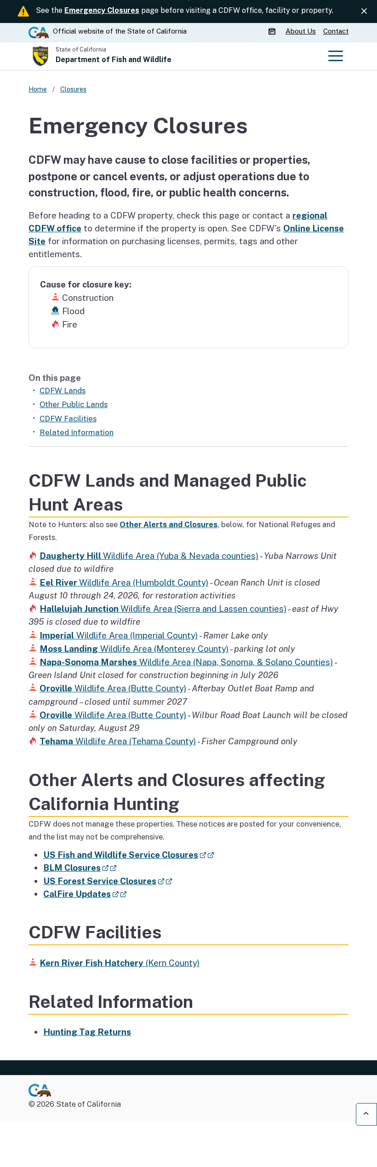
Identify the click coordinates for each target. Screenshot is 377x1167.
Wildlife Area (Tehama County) (118, 741)
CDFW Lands (63, 390)
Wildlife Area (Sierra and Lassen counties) (163, 609)
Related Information (77, 432)
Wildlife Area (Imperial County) (119, 635)
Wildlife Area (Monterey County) (134, 649)
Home (38, 89)
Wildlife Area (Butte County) (113, 688)
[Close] (364, 11)
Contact (335, 31)
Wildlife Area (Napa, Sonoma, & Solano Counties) (186, 662)
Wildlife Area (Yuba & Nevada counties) (149, 556)
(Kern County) (120, 963)
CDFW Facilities (68, 418)
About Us (301, 31)
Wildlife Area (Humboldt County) (124, 582)
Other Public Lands (74, 404)
